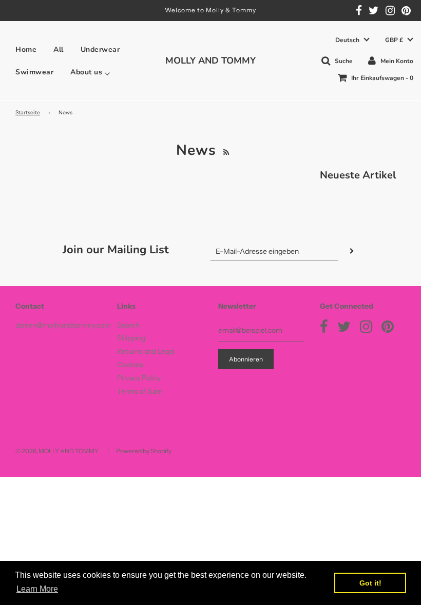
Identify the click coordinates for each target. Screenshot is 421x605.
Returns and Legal (146, 351)
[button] (352, 40)
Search (128, 325)
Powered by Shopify (143, 451)
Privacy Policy (139, 377)
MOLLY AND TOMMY (210, 60)
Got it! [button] (370, 583)
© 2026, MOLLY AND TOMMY (57, 451)
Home (25, 49)
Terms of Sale (139, 391)
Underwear (100, 49)
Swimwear (34, 72)
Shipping (131, 337)
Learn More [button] (37, 588)
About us (86, 72)
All (58, 49)
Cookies (130, 364)
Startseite (27, 112)
